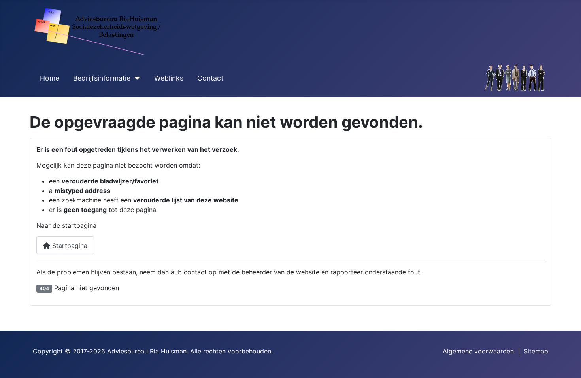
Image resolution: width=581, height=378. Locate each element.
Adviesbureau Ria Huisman (147, 351)
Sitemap (536, 351)
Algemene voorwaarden (478, 351)
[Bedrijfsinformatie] (135, 78)
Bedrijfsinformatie (101, 78)
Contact (210, 78)
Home (49, 78)
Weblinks (168, 78)
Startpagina (68, 245)
